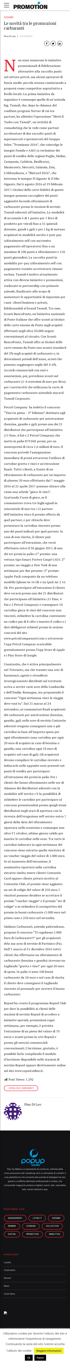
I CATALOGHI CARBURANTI (21, 1088)
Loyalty (7, 1262)
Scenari (8, 17)
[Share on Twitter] (53, 43)
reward (12, 1226)
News (6, 1286)
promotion (32, 1234)
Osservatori (9, 1270)
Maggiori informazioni (48, 1350)
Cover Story (9, 1293)
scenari (56, 1218)
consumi (31, 1226)
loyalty (37, 1218)
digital (12, 1234)
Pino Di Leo (10, 36)
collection (52, 1226)
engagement (15, 1218)
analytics (54, 1234)
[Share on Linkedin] (59, 43)
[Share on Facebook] (46, 43)
